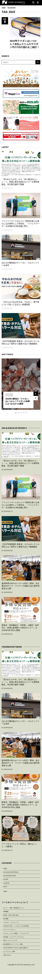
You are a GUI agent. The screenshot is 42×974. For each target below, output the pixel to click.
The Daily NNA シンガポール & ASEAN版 (16, 926)
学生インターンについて (10, 940)
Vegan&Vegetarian (9, 876)
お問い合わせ (7, 955)
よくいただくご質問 (9, 951)
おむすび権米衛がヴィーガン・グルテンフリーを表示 (20, 264)
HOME (5, 868)
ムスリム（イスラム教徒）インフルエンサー (16, 933)
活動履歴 (5, 911)
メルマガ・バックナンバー (11, 922)
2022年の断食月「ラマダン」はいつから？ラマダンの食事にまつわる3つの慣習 (17, 401)
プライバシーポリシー (9, 930)
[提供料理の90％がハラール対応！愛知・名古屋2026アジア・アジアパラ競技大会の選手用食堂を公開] (21, 568)
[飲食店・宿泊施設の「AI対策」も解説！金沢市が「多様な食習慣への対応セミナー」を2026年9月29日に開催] (21, 609)
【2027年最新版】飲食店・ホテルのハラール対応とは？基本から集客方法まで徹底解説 (20, 342)
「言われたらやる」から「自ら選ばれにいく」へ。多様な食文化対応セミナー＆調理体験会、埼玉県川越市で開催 (20, 182)
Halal (9, 395)
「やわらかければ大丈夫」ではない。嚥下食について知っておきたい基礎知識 (20, 303)
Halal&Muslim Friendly (11, 872)
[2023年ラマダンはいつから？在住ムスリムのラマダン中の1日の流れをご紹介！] (25, 27)
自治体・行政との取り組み (11, 915)
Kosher (5, 879)
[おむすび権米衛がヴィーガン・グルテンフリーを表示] (21, 247)
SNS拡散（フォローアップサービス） (14, 937)
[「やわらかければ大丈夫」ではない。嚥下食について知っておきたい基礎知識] (21, 286)
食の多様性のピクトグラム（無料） (13, 944)
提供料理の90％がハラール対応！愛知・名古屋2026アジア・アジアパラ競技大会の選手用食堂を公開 (20, 586)
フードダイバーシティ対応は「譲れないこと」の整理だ (19, 845)
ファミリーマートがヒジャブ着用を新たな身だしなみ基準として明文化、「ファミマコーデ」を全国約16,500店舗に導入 (20, 223)
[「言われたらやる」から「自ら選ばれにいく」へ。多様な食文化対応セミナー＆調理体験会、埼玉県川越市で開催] (21, 163)
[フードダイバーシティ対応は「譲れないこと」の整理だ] (21, 828)
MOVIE (5, 887)
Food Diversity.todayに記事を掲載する (15, 948)
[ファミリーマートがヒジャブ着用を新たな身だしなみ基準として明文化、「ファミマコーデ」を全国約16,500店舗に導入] (21, 205)
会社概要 (5, 919)
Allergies (6, 883)
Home (3, 8)
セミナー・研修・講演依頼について (13, 908)
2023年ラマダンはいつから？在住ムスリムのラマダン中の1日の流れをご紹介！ (24, 44)
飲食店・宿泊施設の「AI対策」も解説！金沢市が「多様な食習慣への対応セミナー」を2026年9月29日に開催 (20, 627)
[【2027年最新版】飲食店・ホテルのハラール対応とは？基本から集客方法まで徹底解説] (21, 325)
